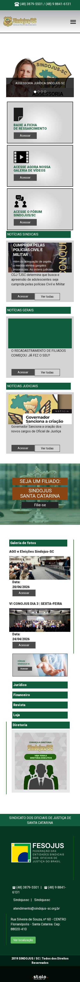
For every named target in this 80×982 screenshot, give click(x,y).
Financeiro (21, 695)
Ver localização (23, 940)
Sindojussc (21, 900)
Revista (19, 705)
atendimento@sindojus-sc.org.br (36, 908)
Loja (16, 715)
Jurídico (20, 685)
